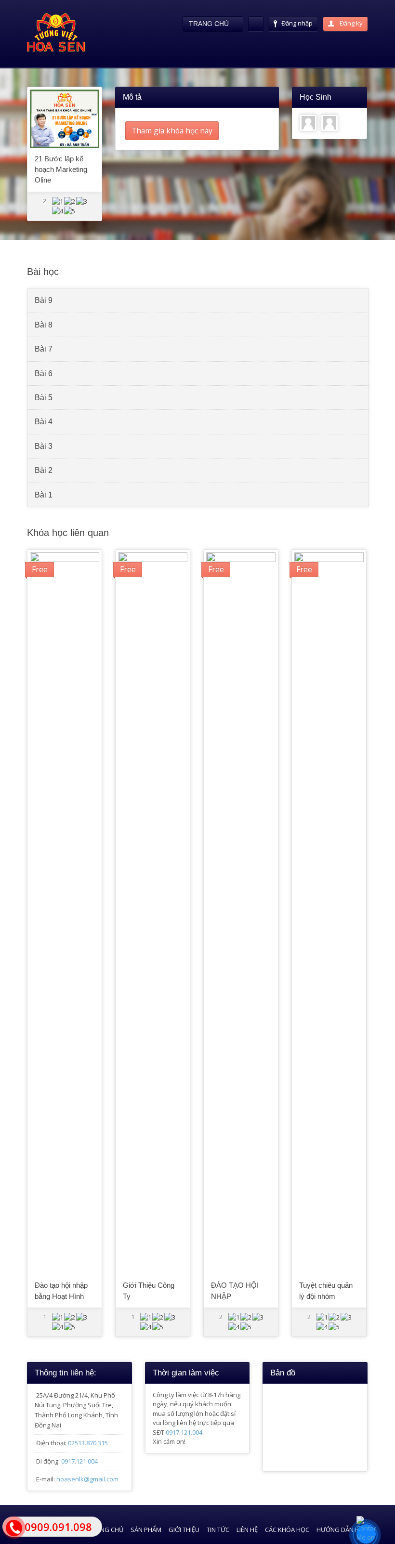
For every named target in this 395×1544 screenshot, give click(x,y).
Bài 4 (44, 422)
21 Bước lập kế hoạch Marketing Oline (61, 169)
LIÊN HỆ (247, 1529)
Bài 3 (44, 446)
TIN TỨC (218, 1529)
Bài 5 (44, 397)
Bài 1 (44, 495)
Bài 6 (44, 373)
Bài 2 (44, 470)
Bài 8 (44, 325)
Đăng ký (350, 23)
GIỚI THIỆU (184, 1529)
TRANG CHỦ (106, 1529)
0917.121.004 (79, 1461)
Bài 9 (44, 300)
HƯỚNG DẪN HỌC (342, 1529)
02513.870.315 (88, 1443)
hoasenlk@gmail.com (87, 1479)
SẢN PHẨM (146, 1529)
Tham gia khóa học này (172, 130)
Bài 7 (44, 349)
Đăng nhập (297, 23)
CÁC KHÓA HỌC (287, 1529)
